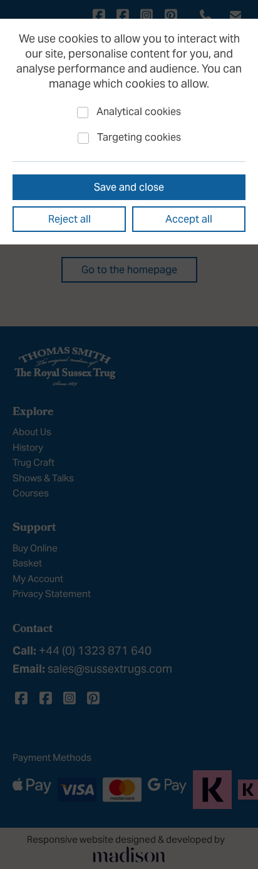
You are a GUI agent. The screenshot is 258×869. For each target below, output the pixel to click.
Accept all (188, 219)
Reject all (69, 219)
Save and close (129, 187)
